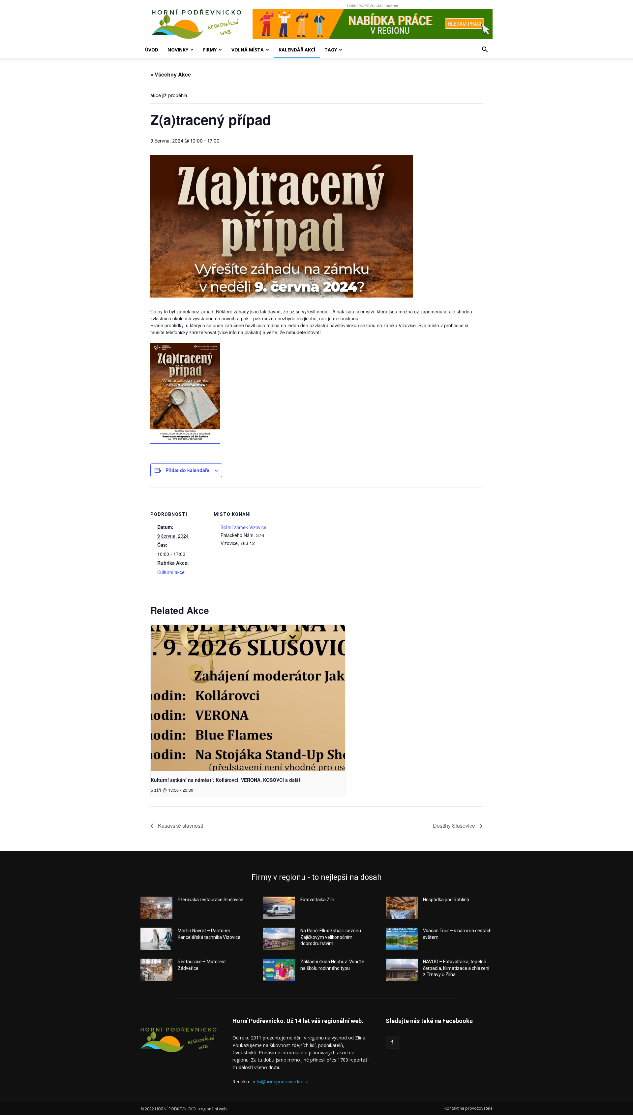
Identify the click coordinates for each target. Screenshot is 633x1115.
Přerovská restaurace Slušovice (210, 899)
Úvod (151, 50)
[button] (485, 50)
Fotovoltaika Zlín (317, 899)
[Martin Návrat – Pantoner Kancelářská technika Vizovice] (156, 939)
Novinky (177, 50)
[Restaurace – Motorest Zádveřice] (156, 970)
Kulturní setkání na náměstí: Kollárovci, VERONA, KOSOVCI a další (225, 780)
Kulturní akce (171, 572)
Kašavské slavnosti (180, 825)
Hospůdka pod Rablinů (446, 899)
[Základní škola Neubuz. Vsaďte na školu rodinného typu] (279, 970)
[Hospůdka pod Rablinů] (402, 908)
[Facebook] (392, 1042)
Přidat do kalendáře (187, 470)
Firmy (210, 50)
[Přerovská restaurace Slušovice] (156, 908)
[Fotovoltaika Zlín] (279, 908)
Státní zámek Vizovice (243, 527)
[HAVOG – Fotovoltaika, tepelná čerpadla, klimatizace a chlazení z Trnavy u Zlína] (402, 970)
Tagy (330, 50)
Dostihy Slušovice (454, 825)
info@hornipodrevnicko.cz (280, 1081)
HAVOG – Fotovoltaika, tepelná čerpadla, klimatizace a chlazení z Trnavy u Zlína (456, 968)
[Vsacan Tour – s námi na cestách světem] (402, 939)
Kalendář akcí (297, 50)
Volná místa (247, 50)
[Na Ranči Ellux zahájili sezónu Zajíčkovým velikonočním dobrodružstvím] (279, 939)
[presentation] (248, 698)
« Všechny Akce (170, 74)
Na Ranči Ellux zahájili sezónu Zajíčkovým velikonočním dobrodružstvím (330, 937)
